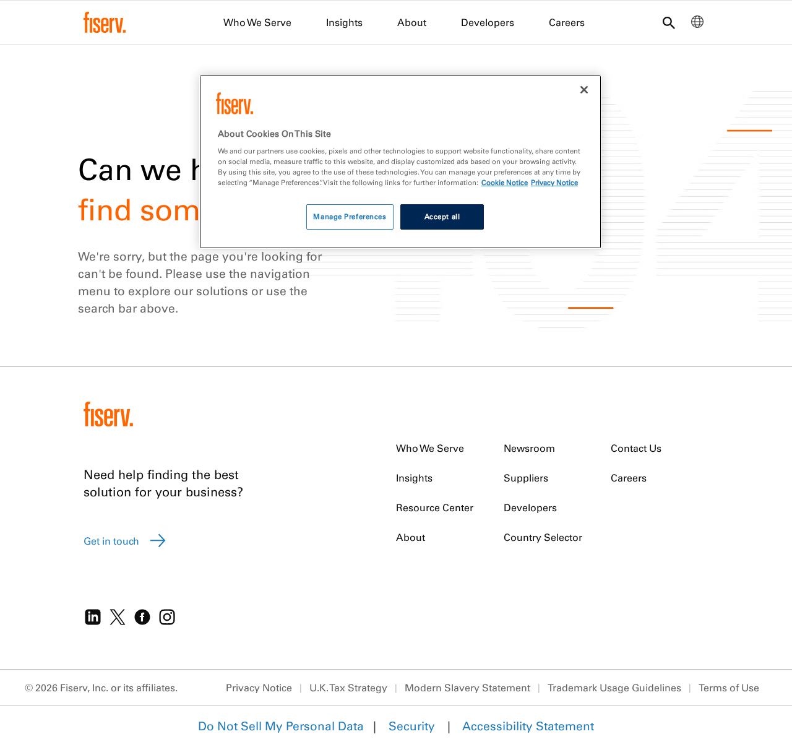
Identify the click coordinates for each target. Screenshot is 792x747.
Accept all (442, 216)
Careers (567, 22)
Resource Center (434, 507)
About (411, 22)
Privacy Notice (259, 687)
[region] (400, 162)
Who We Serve (257, 22)
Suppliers (526, 478)
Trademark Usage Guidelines (614, 687)
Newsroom (529, 448)
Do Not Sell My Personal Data (281, 726)
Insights (344, 22)
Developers (487, 22)
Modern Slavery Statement (467, 687)
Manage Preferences (349, 216)
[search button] (669, 24)
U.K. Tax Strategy (348, 687)
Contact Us (636, 448)
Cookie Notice (504, 182)
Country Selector (543, 537)
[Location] (697, 25)
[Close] (584, 89)
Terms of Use (729, 687)
